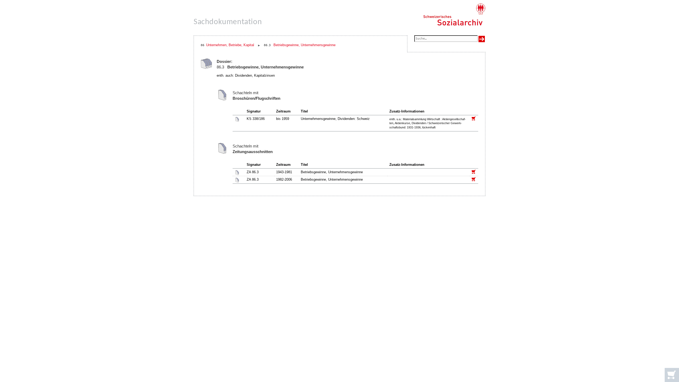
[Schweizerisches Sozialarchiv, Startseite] (454, 14)
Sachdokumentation (228, 22)
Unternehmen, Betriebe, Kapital (230, 45)
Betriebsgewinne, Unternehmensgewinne (304, 45)
